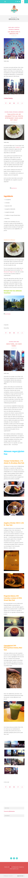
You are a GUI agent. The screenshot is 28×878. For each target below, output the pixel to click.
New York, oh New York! (14, 345)
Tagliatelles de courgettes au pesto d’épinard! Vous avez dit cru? (14, 117)
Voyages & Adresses (14, 29)
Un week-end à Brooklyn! (14, 33)
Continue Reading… (8, 98)
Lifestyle (17, 27)
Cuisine (7, 111)
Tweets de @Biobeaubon (9, 811)
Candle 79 (17, 147)
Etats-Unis (11, 27)
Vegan (10, 111)
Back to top (20, 875)
